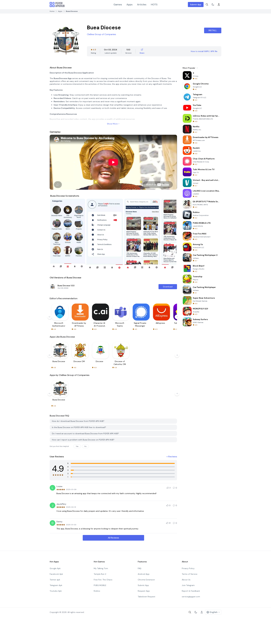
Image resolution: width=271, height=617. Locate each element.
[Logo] (57, 4)
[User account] (218, 4)
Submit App (195, 4)
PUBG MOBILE (100, 585)
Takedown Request (146, 596)
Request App (144, 591)
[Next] (171, 233)
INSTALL (213, 30)
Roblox (97, 591)
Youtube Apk (56, 591)
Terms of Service (189, 574)
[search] (206, 4)
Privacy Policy (188, 568)
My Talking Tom (101, 568)
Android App (143, 574)
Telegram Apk (56, 585)
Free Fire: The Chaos (103, 579)
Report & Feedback (191, 591)
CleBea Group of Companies (101, 34)
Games (117, 4)
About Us (186, 579)
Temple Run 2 (100, 574)
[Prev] (55, 233)
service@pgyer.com (191, 596)
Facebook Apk (56, 574)
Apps (129, 4)
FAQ (139, 568)
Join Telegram (188, 585)
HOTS (154, 4)
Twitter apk (55, 579)
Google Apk (55, 568)
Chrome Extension (146, 579)
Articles (141, 4)
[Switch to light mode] (212, 4)
